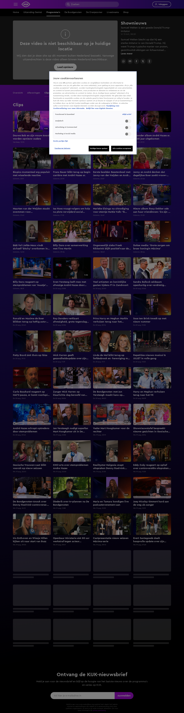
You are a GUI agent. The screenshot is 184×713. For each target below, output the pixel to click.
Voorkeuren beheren (62, 148)
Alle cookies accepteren (122, 148)
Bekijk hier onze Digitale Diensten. (99, 108)
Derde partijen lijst (60, 141)
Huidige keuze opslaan (99, 148)
